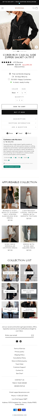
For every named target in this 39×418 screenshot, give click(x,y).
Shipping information (19, 123)
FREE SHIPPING (19, 67)
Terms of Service (19, 348)
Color (15, 89)
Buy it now (19, 112)
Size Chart (19, 373)
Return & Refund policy (19, 361)
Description (19, 119)
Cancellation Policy (19, 358)
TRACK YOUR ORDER (19, 383)
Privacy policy (19, 351)
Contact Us (19, 370)
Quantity (19, 97)
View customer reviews (12, 166)
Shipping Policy (19, 355)
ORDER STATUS (19, 386)
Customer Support (19, 367)
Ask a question (19, 127)
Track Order (20, 364)
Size (24, 89)
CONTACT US (19, 380)
